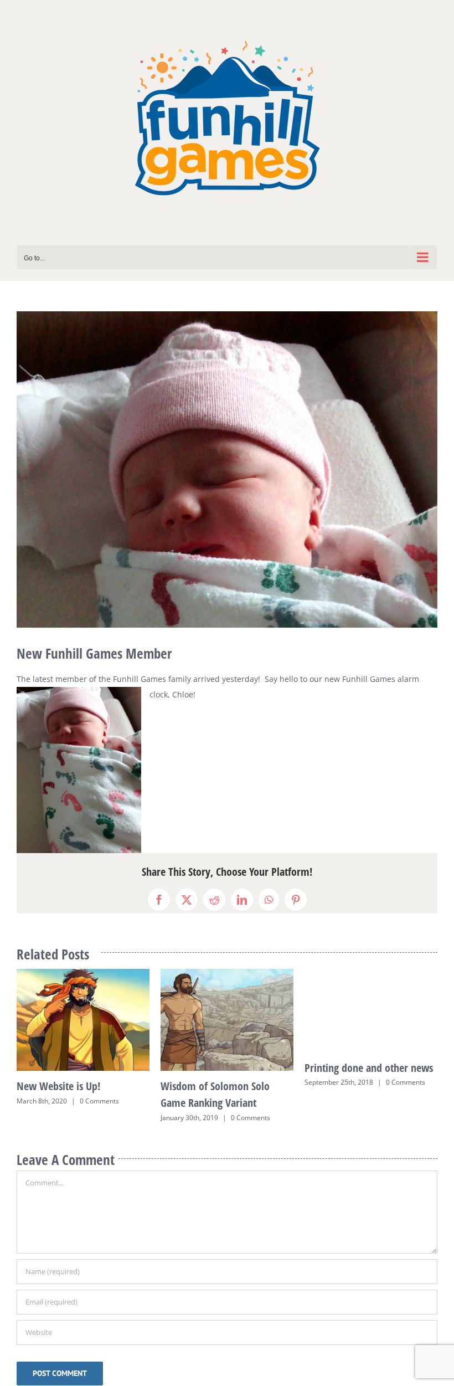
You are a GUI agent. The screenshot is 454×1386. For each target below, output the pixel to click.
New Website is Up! (346, 1086)
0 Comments (94, 1115)
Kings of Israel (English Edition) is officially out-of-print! (75, 1084)
